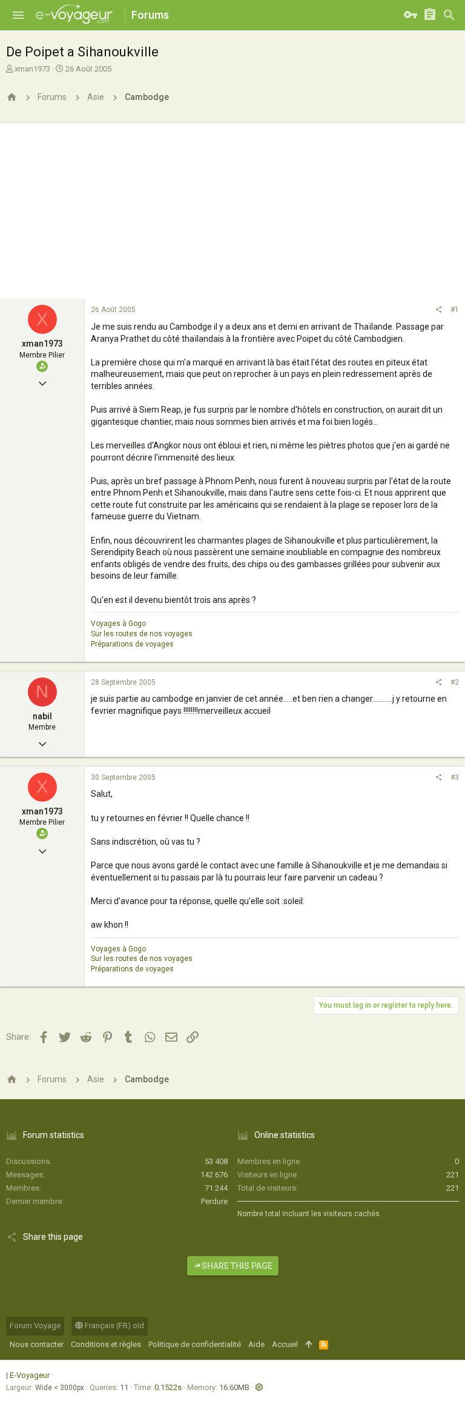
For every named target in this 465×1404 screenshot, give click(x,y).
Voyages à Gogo (118, 623)
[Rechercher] (449, 15)
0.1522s (168, 1387)
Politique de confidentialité (194, 1344)
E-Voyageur (30, 1375)
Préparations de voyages (132, 644)
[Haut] (308, 1345)
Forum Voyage (35, 1325)
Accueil (285, 1344)
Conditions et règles (106, 1344)
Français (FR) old (113, 1325)
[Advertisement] (232, 208)
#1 (454, 309)
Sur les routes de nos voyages (142, 634)
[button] (18, 15)
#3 (454, 777)
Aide (256, 1344)
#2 (454, 682)
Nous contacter (37, 1344)
